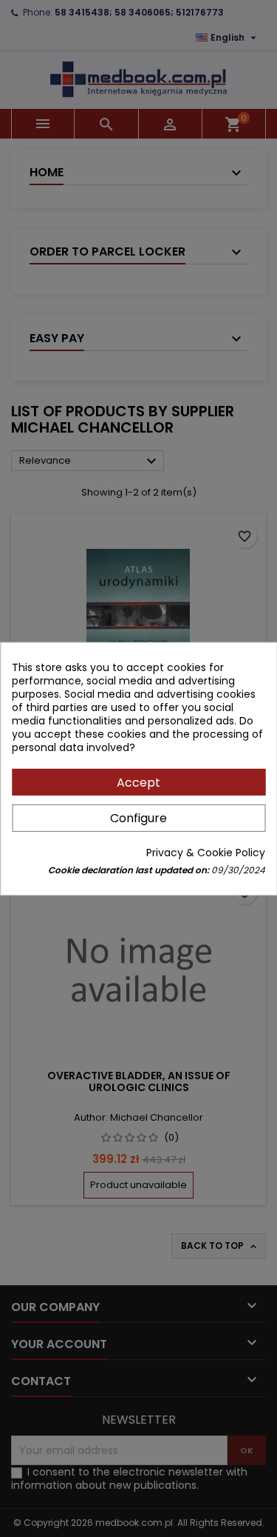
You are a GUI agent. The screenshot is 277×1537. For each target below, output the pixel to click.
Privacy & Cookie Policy (205, 852)
